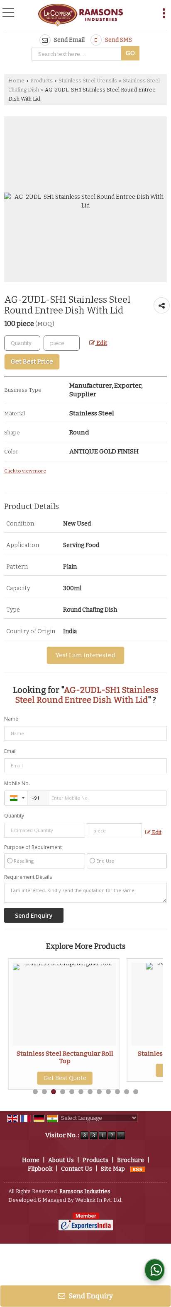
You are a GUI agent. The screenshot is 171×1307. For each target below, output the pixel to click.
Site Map (113, 1168)
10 (117, 1091)
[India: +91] (15, 798)
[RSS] (137, 1168)
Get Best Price (32, 361)
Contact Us (76, 1168)
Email (10, 751)
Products (41, 80)
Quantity (14, 815)
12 (135, 1091)
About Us (61, 1160)
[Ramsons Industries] (80, 16)
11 (126, 1091)
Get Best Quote (58, 1078)
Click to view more (25, 471)
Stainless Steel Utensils (88, 80)
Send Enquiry (90, 1296)
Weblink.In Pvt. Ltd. (98, 1200)
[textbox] (78, 54)
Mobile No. (17, 783)
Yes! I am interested (85, 655)
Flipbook (40, 1168)
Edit (101, 343)
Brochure (130, 1160)
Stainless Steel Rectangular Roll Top (58, 1057)
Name (11, 718)
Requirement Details (28, 877)
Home (16, 80)
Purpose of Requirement (33, 847)
